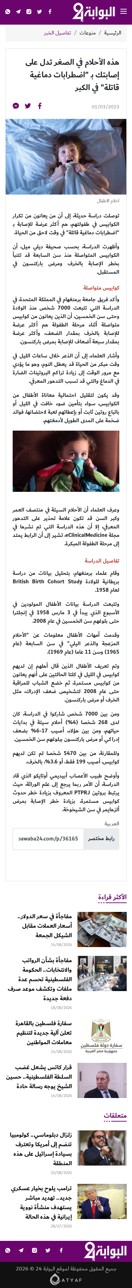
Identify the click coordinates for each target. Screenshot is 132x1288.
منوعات (88, 33)
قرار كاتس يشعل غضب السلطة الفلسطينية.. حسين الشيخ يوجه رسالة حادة (39, 1077)
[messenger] (16, 107)
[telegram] (18, 12)
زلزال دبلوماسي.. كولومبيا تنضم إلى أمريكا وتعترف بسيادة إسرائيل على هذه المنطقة (41, 1149)
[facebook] (50, 12)
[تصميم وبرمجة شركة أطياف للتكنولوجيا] (66, 1278)
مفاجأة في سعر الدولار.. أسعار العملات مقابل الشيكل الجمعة (45, 926)
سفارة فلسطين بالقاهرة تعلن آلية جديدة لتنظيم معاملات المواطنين (43, 1033)
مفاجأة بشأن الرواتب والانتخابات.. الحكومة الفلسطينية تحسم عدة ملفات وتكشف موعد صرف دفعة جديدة (40, 979)
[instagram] (28, 12)
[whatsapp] (7, 12)
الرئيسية (112, 33)
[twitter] (39, 12)
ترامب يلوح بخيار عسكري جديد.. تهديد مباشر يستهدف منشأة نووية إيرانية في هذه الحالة (41, 1202)
